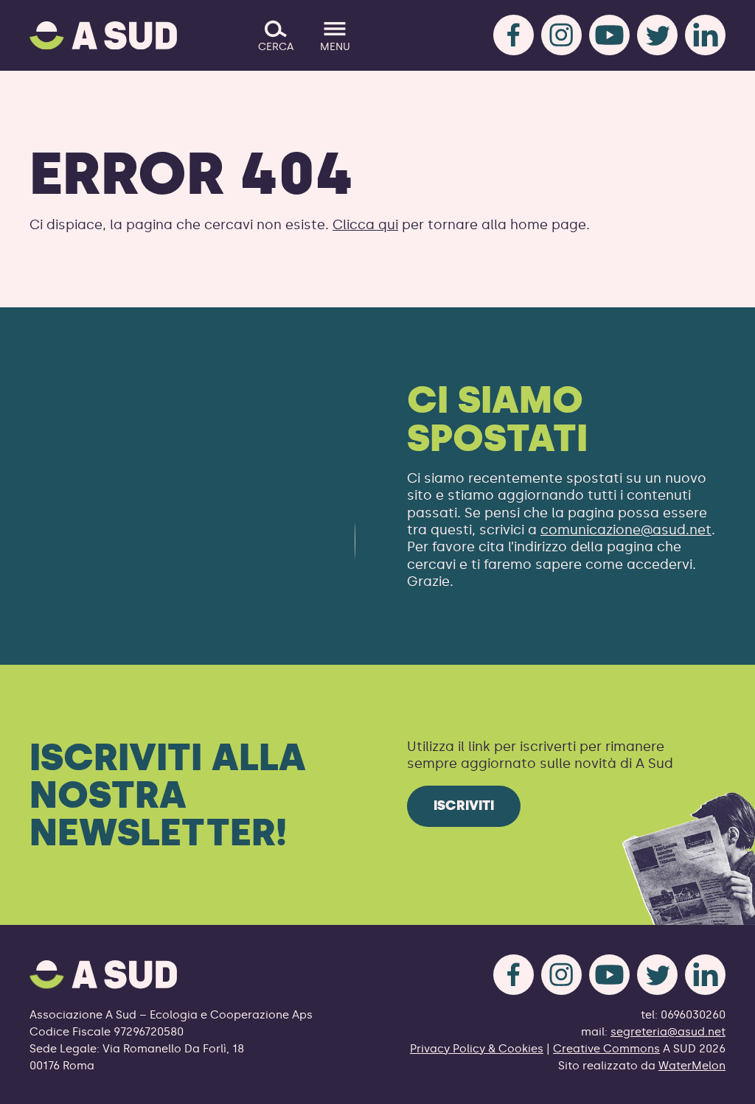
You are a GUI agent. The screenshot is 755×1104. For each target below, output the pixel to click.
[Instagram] (561, 35)
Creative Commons (606, 1048)
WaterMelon (692, 1065)
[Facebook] (513, 35)
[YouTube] (609, 35)
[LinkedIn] (705, 35)
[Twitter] (657, 35)
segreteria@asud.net (668, 1031)
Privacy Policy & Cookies (476, 1048)
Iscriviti (464, 805)
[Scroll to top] (720, 1083)
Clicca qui (365, 225)
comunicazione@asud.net (625, 530)
